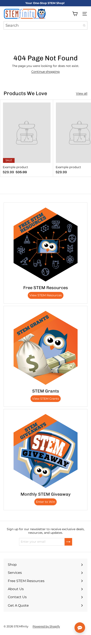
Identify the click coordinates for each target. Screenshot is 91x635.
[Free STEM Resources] (45, 244)
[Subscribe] (68, 542)
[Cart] (75, 14)
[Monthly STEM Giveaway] (45, 451)
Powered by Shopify (46, 626)
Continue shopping (45, 71)
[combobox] (45, 25)
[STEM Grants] (45, 348)
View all (81, 93)
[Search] (84, 25)
